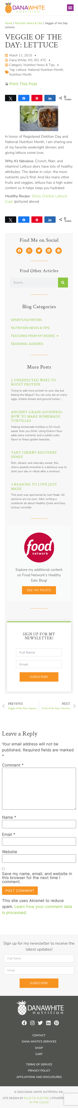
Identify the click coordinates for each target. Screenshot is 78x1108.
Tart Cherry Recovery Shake (34, 454)
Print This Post (23, 83)
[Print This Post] (6, 83)
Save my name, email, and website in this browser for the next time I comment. (37, 878)
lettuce (21, 70)
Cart (39, 1054)
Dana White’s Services (39, 1041)
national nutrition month (45, 70)
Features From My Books (33, 336)
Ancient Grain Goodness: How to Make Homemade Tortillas (37, 416)
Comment (13, 765)
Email (8, 834)
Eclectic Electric (36, 1098)
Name (9, 817)
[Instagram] (29, 250)
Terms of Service (39, 1064)
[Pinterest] (58, 250)
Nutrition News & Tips (28, 23)
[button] (70, 7)
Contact (39, 1035)
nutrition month (20, 74)
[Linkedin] (49, 250)
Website (9, 852)
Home (8, 23)
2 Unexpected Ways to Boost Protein (33, 382)
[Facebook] (19, 250)
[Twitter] (39, 250)
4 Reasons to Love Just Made (34, 486)
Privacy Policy (39, 1071)
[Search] (63, 283)
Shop (39, 1048)
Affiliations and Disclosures (39, 1077)
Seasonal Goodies (27, 344)
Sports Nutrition (26, 320)
